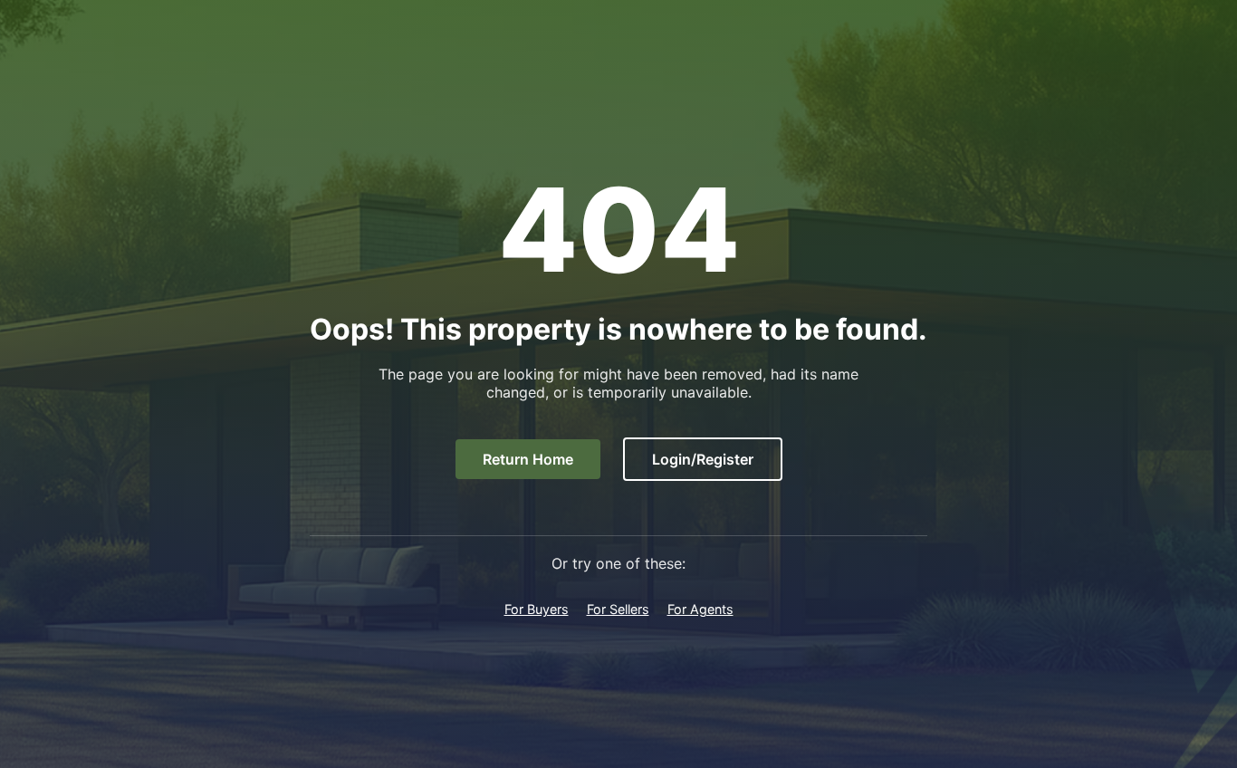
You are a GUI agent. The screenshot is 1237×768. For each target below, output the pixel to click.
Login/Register (702, 459)
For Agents (700, 609)
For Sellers (618, 609)
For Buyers (536, 609)
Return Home (528, 459)
